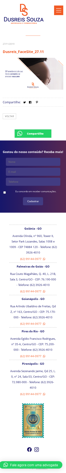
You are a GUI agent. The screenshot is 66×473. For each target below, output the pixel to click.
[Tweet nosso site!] (24, 102)
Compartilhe (35, 133)
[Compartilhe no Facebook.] (30, 102)
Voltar (9, 116)
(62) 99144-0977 (31, 259)
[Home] (24, 24)
